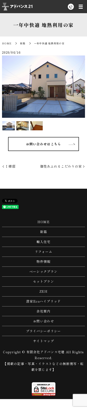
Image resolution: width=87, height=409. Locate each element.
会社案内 (43, 311)
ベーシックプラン (43, 271)
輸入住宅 (43, 241)
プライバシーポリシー (43, 331)
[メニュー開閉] (81, 7)
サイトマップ (43, 340)
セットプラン (43, 281)
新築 (22, 43)
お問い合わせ (43, 321)
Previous (4, 88)
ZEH (43, 291)
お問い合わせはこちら (43, 143)
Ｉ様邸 (10, 166)
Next (83, 88)
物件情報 (43, 261)
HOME (7, 43)
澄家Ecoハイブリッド (43, 301)
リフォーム (43, 251)
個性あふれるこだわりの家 (61, 166)
